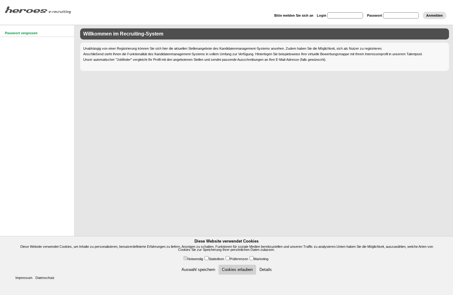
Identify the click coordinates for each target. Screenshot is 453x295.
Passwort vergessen (21, 33)
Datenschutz (45, 278)
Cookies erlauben (237, 269)
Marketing (261, 259)
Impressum (23, 278)
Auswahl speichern (198, 269)
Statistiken (216, 259)
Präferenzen (239, 259)
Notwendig (195, 259)
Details (265, 269)
